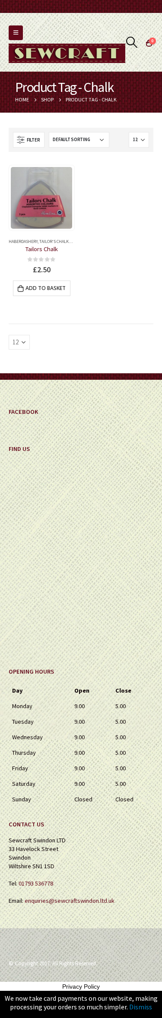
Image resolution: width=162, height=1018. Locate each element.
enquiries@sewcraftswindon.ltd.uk (69, 901)
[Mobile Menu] (16, 32)
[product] (41, 197)
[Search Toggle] (132, 42)
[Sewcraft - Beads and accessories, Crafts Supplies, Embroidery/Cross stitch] (67, 53)
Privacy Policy (81, 986)
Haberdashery (23, 241)
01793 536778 (36, 883)
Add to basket (45, 288)
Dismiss (140, 1006)
